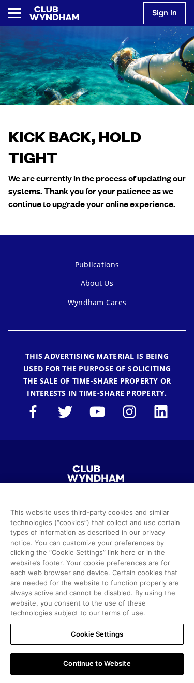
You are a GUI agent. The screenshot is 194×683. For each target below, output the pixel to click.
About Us (97, 283)
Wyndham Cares (97, 302)
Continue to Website (96, 663)
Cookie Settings (97, 634)
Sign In (164, 12)
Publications (97, 264)
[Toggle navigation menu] (14, 13)
